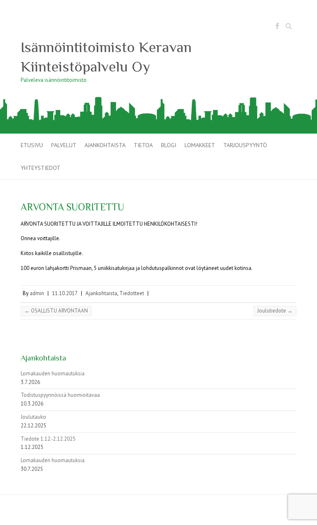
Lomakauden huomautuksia (53, 373)
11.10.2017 (65, 293)
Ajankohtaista (105, 145)
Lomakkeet (200, 145)
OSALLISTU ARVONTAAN (56, 310)
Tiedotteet (131, 293)
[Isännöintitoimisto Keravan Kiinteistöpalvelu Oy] (158, 99)
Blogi (168, 145)
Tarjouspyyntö (245, 145)
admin (37, 293)
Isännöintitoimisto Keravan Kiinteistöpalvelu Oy (106, 57)
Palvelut (63, 145)
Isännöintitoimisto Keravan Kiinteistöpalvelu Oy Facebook (277, 27)
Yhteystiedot (40, 168)
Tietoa (143, 145)
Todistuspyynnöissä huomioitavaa (60, 395)
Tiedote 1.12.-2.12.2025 (48, 438)
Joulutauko (33, 416)
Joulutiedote (275, 310)
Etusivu (32, 145)
